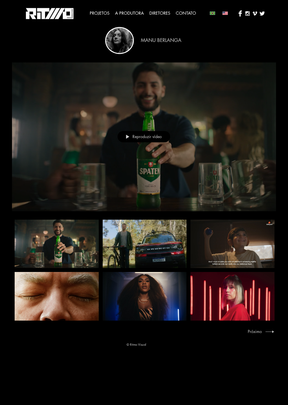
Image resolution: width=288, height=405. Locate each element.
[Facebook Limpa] (240, 13)
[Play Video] (57, 244)
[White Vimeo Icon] (255, 13)
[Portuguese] (212, 13)
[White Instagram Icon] (247, 13)
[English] (224, 13)
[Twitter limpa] (262, 13)
